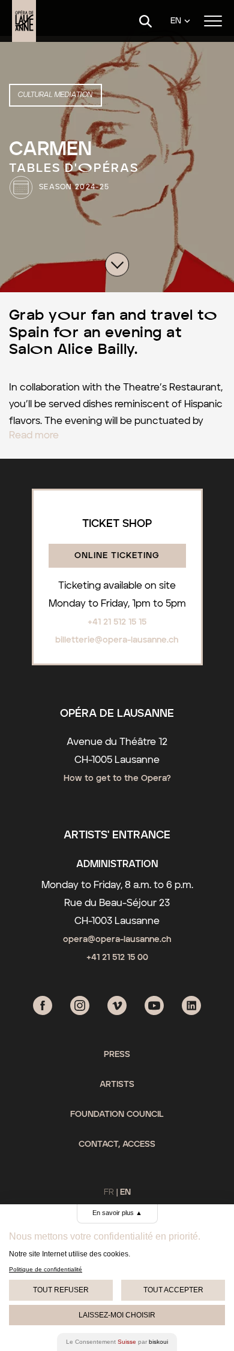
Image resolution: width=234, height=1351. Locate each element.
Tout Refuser (61, 1290)
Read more (34, 435)
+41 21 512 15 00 (117, 957)
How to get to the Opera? (117, 778)
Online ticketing (117, 556)
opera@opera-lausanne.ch (117, 939)
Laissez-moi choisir (117, 1315)
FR (109, 1192)
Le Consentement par (117, 1341)
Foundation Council (117, 1114)
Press (117, 1054)
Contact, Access (117, 1144)
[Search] (145, 21)
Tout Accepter (173, 1290)
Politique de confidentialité (45, 1269)
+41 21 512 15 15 (117, 622)
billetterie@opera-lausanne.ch (117, 640)
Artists (117, 1084)
